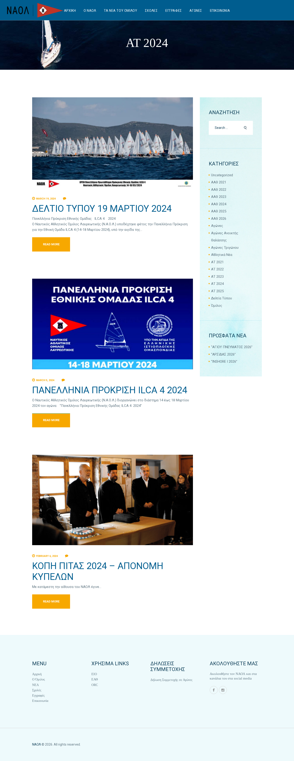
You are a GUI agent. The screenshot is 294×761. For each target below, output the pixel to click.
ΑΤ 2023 (217, 277)
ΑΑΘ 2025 (218, 211)
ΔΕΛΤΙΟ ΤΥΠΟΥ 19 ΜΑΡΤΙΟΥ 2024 (102, 208)
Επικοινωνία (40, 701)
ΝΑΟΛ (36, 744)
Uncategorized (222, 175)
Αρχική (37, 674)
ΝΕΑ (35, 685)
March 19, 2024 (46, 198)
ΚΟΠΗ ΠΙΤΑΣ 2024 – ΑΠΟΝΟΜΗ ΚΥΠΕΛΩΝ (97, 571)
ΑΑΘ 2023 (218, 197)
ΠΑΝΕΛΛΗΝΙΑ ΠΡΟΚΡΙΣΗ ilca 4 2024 (109, 390)
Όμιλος (216, 306)
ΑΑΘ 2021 (218, 182)
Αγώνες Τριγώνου (225, 248)
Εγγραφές (38, 695)
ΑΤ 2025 (217, 291)
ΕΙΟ (94, 674)
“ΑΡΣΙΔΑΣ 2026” (223, 354)
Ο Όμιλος (38, 679)
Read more (51, 244)
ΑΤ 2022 (217, 269)
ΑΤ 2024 (217, 284)
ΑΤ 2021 (217, 262)
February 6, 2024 (47, 556)
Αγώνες (217, 226)
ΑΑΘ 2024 (218, 204)
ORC (94, 685)
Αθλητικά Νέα (221, 255)
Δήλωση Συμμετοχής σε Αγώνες (171, 680)
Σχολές (36, 690)
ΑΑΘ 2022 (218, 190)
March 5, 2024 (45, 380)
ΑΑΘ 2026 (218, 219)
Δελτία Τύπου (221, 298)
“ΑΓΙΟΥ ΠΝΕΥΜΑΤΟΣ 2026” (231, 347)
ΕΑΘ (94, 679)
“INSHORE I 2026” (224, 361)
